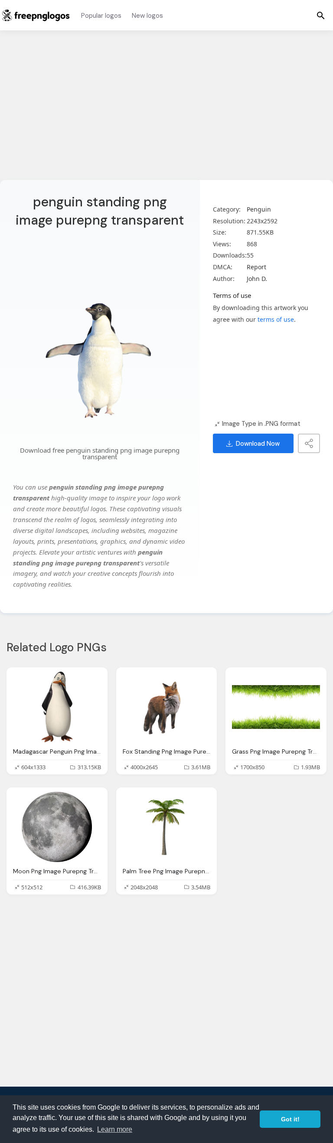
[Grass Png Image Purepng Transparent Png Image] (276, 707)
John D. (257, 278)
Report (256, 267)
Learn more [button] (114, 1129)
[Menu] (321, 15)
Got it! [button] (290, 1119)
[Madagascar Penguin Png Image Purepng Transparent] (57, 707)
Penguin (259, 209)
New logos (147, 15)
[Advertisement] (166, 110)
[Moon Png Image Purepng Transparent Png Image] (57, 827)
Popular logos (101, 15)
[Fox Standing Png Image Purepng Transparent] (167, 707)
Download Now (258, 443)
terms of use (276, 319)
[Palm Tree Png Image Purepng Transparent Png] (167, 827)
